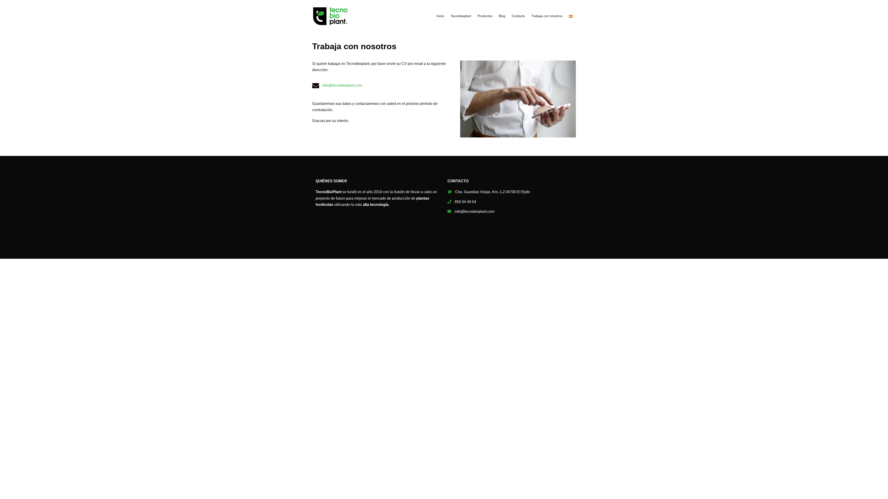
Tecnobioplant (461, 16)
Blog (502, 16)
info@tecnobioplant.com (342, 85)
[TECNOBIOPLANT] (330, 16)
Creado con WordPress (331, 251)
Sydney (370, 251)
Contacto (518, 16)
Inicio (440, 16)
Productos (485, 16)
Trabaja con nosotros (546, 16)
